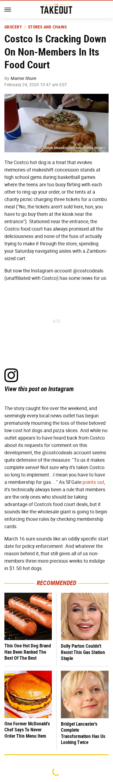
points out (93, 482)
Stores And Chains (47, 27)
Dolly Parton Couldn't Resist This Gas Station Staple (83, 652)
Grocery (13, 27)
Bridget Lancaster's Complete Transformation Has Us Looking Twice (83, 733)
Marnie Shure (23, 78)
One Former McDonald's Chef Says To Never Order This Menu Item (27, 730)
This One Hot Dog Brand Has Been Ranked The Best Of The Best (27, 652)
